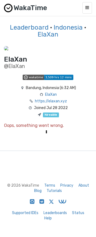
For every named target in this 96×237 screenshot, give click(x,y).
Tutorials (54, 190)
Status (78, 213)
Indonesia (68, 27)
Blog (38, 190)
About (83, 185)
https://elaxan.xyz (51, 101)
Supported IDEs (25, 213)
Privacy (66, 185)
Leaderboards (55, 213)
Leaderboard (29, 27)
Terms (49, 185)
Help (48, 218)
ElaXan (48, 34)
